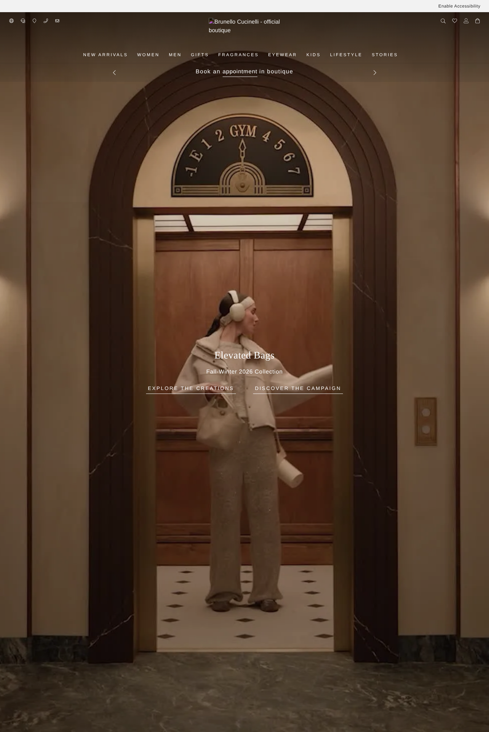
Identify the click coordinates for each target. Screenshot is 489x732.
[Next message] (375, 72)
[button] (11, 21)
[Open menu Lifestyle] (367, 55)
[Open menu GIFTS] (214, 55)
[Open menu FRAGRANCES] (263, 55)
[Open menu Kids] (325, 55)
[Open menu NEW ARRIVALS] (132, 55)
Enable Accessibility (459, 6)
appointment (240, 72)
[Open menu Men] (186, 55)
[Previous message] (114, 72)
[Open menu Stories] (403, 55)
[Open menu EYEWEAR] (302, 55)
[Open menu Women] (164, 55)
